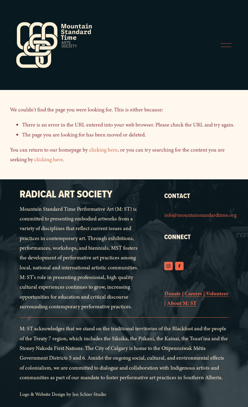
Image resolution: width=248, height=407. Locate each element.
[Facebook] (179, 266)
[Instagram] (168, 266)
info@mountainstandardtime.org (200, 215)
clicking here (103, 149)
